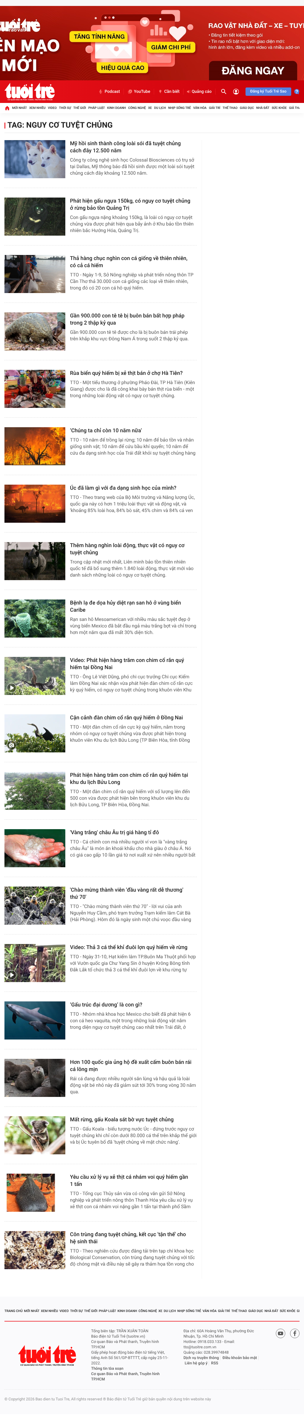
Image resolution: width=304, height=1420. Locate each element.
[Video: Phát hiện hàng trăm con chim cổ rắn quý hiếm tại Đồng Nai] (34, 676)
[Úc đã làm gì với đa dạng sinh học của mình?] (34, 504)
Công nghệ (137, 108)
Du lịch (160, 108)
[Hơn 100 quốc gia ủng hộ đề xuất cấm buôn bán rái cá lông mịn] (34, 1078)
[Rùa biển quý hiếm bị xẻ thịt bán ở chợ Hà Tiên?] (34, 389)
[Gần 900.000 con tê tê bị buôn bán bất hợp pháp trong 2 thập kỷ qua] (34, 331)
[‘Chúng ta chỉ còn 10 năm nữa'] (34, 446)
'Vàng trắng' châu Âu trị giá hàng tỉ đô (114, 832)
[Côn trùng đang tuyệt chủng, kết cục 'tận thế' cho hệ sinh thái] (34, 1250)
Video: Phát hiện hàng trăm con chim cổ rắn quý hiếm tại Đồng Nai (127, 664)
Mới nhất (19, 108)
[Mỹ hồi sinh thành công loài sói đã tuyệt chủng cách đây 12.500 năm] (34, 159)
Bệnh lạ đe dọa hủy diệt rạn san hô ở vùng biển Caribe (125, 606)
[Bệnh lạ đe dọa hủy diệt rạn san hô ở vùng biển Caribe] (34, 618)
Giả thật (296, 108)
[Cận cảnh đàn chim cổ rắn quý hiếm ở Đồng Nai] (34, 733)
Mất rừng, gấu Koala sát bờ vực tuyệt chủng (122, 1120)
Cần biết (172, 91)
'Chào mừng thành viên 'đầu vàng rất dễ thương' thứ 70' (126, 893)
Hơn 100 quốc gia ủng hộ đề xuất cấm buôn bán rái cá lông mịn (130, 1066)
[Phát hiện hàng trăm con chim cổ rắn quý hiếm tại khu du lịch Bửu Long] (34, 791)
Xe (150, 108)
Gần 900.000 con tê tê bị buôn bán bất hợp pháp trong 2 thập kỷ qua (127, 319)
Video (52, 108)
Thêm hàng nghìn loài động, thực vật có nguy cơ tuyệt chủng (127, 549)
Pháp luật (96, 108)
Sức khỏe (279, 108)
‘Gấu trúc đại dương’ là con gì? (106, 1005)
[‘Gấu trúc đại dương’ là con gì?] (34, 1020)
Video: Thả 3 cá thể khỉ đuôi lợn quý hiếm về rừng (129, 947)
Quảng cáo (202, 91)
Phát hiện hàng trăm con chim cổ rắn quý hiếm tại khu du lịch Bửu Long (129, 778)
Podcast (112, 91)
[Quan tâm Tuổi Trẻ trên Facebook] (295, 1333)
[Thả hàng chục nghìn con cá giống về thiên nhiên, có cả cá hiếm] (34, 274)
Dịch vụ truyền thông (201, 1358)
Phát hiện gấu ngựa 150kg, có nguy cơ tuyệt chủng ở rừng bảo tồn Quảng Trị (130, 204)
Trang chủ (13, 1311)
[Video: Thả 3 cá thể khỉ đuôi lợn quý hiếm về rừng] (34, 963)
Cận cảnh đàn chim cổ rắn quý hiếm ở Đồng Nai (126, 718)
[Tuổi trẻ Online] (47, 1355)
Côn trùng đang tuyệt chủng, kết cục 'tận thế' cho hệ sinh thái (128, 1238)
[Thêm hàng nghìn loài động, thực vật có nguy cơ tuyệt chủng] (34, 561)
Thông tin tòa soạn (107, 1368)
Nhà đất (262, 108)
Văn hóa (200, 108)
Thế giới (79, 108)
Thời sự (65, 108)
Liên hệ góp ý (196, 1363)
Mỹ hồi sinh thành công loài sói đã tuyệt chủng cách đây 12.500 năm (125, 147)
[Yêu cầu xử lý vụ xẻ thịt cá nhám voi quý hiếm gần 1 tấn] (34, 1193)
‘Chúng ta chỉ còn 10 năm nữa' (106, 431)
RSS (214, 1363)
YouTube (142, 91)
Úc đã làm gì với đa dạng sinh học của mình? (123, 488)
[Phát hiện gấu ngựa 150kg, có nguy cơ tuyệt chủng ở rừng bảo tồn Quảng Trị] (34, 217)
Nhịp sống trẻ (179, 108)
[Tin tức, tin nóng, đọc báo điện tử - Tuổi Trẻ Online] (29, 92)
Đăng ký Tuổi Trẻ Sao (268, 91)
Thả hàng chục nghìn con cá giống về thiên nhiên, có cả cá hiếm (129, 262)
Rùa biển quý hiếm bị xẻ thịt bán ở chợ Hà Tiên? (126, 373)
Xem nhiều (37, 108)
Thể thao (230, 108)
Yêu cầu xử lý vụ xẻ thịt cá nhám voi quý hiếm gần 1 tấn (129, 1180)
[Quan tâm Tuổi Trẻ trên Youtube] (280, 1333)
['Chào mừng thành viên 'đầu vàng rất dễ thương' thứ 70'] (34, 906)
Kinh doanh (116, 108)
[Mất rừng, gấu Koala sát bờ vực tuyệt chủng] (34, 1135)
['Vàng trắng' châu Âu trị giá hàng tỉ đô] (34, 848)
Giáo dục (247, 108)
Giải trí (214, 108)
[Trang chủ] (7, 108)
